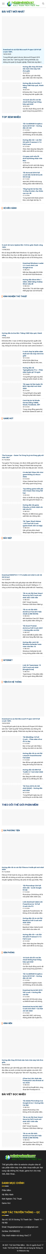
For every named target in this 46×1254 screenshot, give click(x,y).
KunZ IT (27, 1235)
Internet (8, 660)
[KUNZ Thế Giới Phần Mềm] (23, 3)
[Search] (43, 3)
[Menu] (3, 4)
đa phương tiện (11, 830)
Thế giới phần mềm (10, 1164)
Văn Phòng (8, 952)
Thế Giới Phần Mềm (17, 1245)
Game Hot (8, 418)
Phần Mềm (6, 1190)
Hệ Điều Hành (10, 208)
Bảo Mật (7, 538)
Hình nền (7, 1023)
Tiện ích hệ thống (12, 682)
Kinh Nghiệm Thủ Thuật (15, 296)
